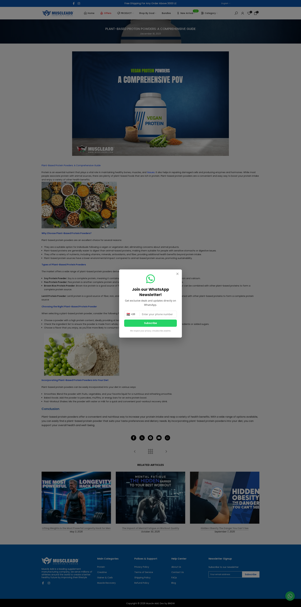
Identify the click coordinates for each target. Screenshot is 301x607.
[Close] (177, 274)
